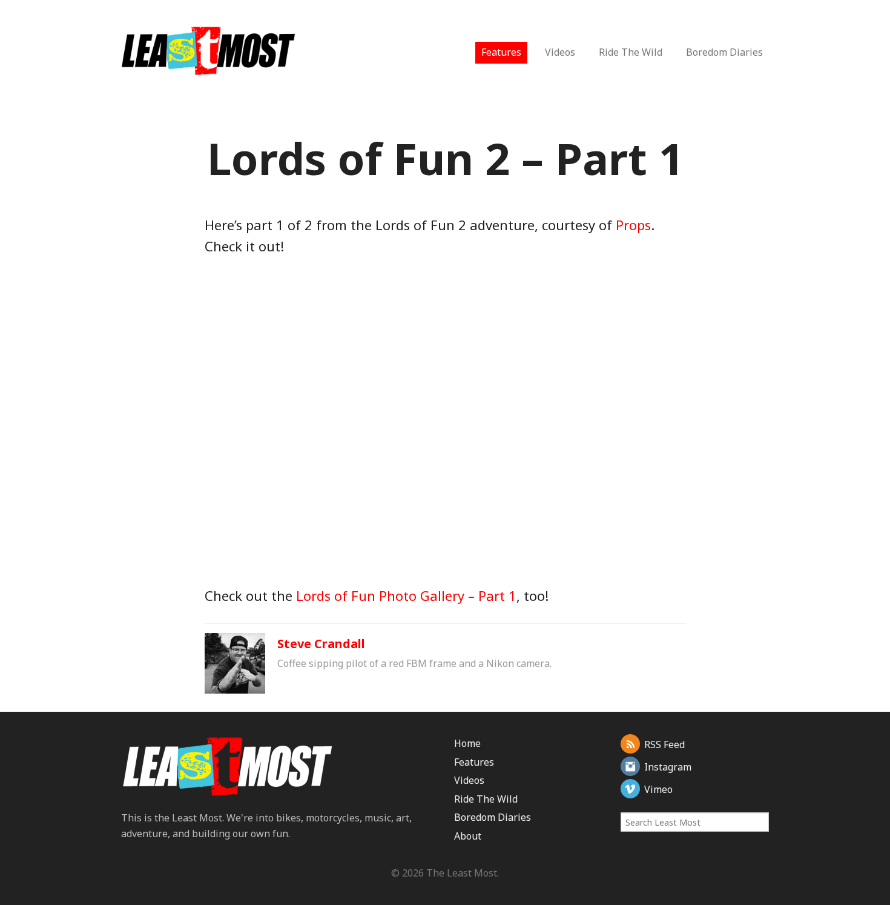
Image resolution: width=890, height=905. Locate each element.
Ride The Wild (630, 52)
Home (467, 743)
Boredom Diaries (724, 52)
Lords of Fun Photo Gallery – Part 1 (406, 595)
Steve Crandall (321, 643)
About (467, 836)
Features (501, 52)
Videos (560, 52)
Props (633, 225)
